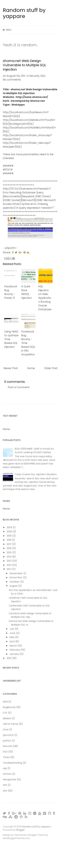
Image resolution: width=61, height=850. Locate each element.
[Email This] (5, 258)
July (12, 628)
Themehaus (20, 835)
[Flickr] (34, 813)
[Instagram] (29, 813)
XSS (5, 790)
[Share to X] (11, 258)
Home (31, 368)
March (14, 645)
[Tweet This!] (16, 252)
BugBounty (9, 707)
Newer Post (11, 368)
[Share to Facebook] (13, 258)
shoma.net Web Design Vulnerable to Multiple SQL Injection (24, 65)
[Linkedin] (25, 813)
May (12, 637)
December (16, 573)
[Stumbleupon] (11, 816)
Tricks (6, 757)
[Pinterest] (20, 813)
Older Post (50, 368)
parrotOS (8, 735)
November (16, 577)
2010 (9, 658)
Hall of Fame (10, 724)
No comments (12, 79)
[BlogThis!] (8, 258)
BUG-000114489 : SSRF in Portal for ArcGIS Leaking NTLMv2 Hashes (34, 450)
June (13, 633)
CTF (5, 712)
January (15, 654)
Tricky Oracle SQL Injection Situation (36, 474)
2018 (9, 539)
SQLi (42, 76)
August (14, 585)
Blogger (20, 829)
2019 (9, 535)
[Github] (49, 813)
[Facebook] (9, 813)
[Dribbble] (21, 816)
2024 (10, 527)
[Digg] (5, 816)
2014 (9, 556)
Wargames (9, 779)
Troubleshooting (12, 762)
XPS (5, 785)
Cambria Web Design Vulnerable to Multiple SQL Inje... (30, 615)
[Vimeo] (44, 813)
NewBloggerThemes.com (16, 838)
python (7, 740)
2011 (9, 569)
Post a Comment (19, 387)
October (15, 581)
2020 (10, 531)
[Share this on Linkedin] (28, 252)
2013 (9, 560)
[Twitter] (4, 813)
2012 (9, 565)
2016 (9, 548)
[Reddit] (16, 816)
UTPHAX (7, 774)
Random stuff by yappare (24, 13)
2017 (9, 544)
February (15, 649)
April (12, 641)
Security (34, 76)
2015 (9, 552)
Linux (6, 729)
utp (5, 768)
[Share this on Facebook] (12, 252)
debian (7, 718)
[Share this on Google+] (20, 252)
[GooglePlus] (14, 813)
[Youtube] (39, 813)
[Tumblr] (54, 813)
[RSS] (26, 816)
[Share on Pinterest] (24, 252)
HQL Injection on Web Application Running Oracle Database (44, 298)
